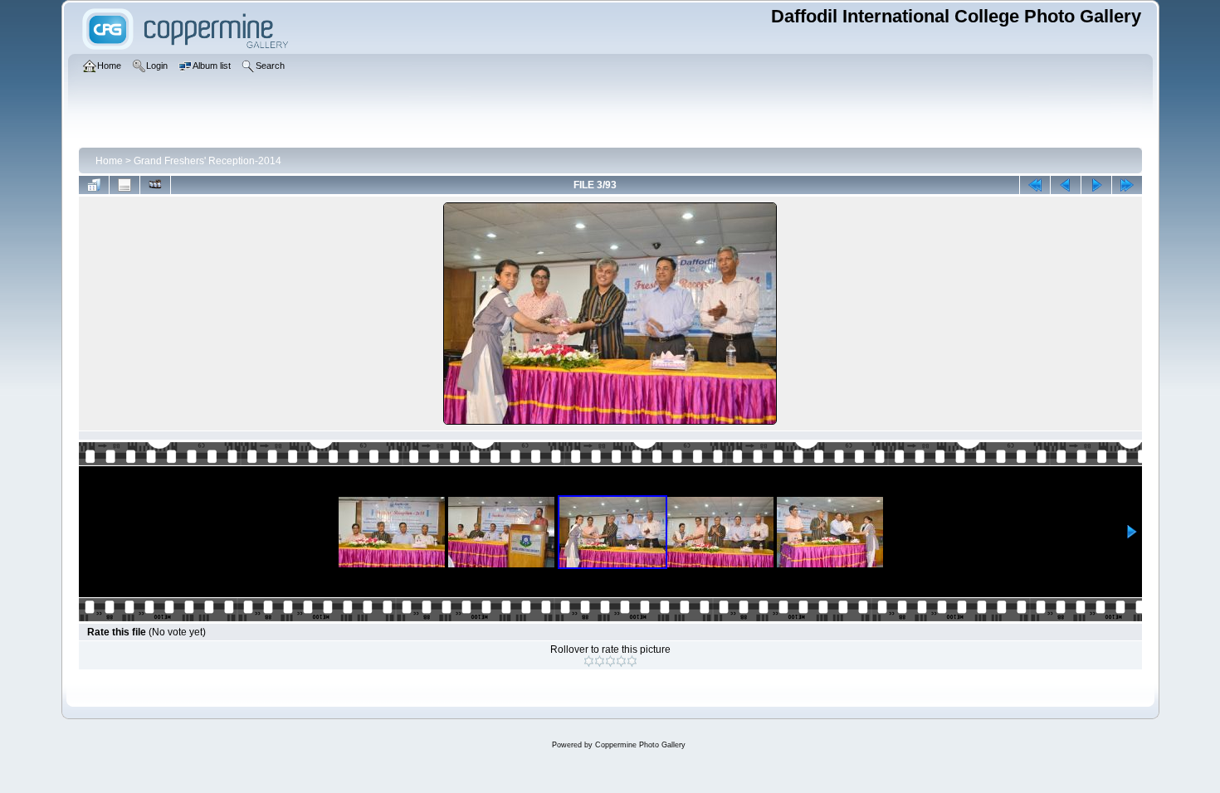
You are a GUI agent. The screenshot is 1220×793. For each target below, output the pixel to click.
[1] (588, 661)
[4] (621, 661)
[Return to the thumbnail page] (94, 185)
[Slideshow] (155, 185)
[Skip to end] (1127, 185)
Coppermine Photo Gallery (640, 745)
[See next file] (1096, 185)
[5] (632, 661)
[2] (599, 661)
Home (109, 161)
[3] (610, 661)
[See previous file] (1066, 185)
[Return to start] (1035, 185)
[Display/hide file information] (124, 185)
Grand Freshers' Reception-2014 (207, 161)
